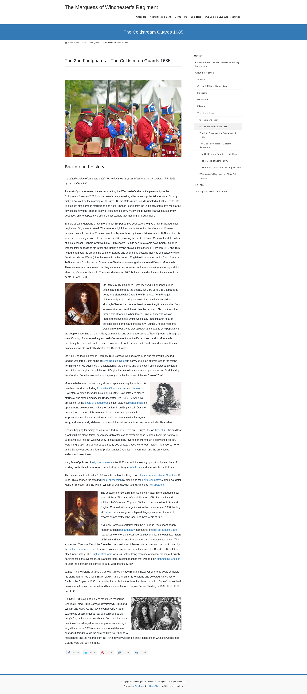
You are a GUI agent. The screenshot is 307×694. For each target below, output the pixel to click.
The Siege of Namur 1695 (215, 160)
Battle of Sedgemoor (96, 402)
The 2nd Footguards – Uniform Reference (215, 145)
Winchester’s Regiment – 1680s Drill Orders (218, 176)
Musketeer (202, 99)
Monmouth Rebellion (168, 559)
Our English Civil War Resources (211, 191)
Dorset (123, 361)
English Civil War (101, 554)
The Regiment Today (207, 120)
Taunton (136, 388)
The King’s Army (205, 113)
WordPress (139, 686)
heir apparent (156, 484)
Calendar (199, 184)
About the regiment (204, 72)
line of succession (111, 480)
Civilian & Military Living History (213, 86)
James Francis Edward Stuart (156, 475)
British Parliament (79, 549)
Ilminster (121, 388)
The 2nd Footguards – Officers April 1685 (218, 135)
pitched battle (135, 402)
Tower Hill (160, 430)
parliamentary (127, 529)
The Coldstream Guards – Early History (219, 154)
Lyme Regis (109, 361)
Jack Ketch (125, 430)
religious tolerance (101, 462)
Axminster (102, 388)
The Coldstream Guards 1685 (212, 126)
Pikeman (201, 106)
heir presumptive (151, 480)
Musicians (202, 93)
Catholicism (135, 467)
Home (198, 55)
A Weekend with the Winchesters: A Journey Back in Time (217, 64)
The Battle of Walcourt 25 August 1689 (221, 167)
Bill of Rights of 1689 (165, 529)
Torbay (107, 512)
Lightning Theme (153, 686)
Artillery (201, 79)
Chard (112, 388)
